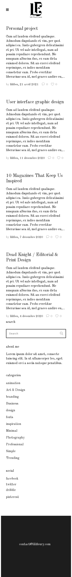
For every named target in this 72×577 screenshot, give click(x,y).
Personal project (22, 28)
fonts (9, 417)
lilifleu (14, 84)
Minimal (11, 430)
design (10, 410)
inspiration (13, 424)
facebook (12, 478)
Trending (12, 458)
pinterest (12, 497)
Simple (11, 451)
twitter (11, 484)
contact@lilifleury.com (35, 544)
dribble (11, 490)
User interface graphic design (35, 102)
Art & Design (15, 390)
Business (12, 403)
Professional (15, 444)
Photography (15, 437)
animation (13, 383)
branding (12, 396)
